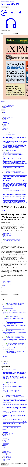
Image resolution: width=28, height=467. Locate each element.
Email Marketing (6, 459)
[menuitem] (4, 112)
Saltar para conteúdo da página (7, 1)
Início (4, 429)
